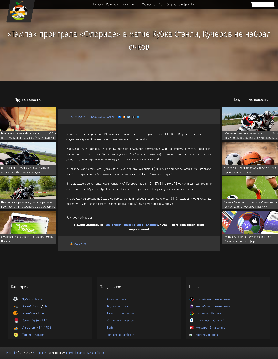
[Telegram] (128, 117)
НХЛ (47, 306)
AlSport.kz (11, 353)
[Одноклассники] (124, 117)
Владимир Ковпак (103, 117)
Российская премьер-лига (213, 299)
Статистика (148, 4)
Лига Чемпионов (207, 334)
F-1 (40, 327)
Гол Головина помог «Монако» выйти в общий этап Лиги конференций (25, 170)
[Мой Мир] (138, 117)
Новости (97, 4)
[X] (133, 117)
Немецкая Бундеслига (210, 327)
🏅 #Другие (78, 243)
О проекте (40, 353)
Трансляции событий (120, 334)
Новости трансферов (120, 313)
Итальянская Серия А (210, 320)
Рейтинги (113, 327)
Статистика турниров (120, 320)
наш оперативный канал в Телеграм (131, 224)
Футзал (38, 299)
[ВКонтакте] (119, 117)
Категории (113, 4)
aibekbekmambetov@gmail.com (85, 353)
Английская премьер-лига (213, 306)
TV (161, 4)
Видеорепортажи (118, 306)
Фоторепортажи (117, 299)
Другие (39, 334)
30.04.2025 (77, 117)
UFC (45, 320)
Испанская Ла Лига (208, 313)
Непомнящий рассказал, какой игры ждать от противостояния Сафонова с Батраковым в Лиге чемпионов (29, 205)
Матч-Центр (130, 4)
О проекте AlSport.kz (180, 4)
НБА (41, 313)
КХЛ (37, 306)
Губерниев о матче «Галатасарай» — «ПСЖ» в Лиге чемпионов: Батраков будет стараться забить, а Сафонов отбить (28, 136)
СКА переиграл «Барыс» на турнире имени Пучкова (27, 239)
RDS (48, 327)
